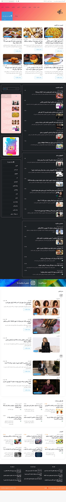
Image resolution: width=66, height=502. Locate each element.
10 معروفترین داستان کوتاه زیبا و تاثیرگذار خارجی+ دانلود (50, 248)
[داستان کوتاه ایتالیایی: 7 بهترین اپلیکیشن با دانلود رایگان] (59, 242)
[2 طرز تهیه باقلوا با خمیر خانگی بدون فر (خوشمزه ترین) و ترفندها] (15, 115)
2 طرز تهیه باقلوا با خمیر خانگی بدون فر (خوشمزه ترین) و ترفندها (54, 42)
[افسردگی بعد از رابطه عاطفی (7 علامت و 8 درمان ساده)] (59, 164)
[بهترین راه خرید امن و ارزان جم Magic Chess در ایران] (59, 146)
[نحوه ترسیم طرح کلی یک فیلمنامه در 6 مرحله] (17, 454)
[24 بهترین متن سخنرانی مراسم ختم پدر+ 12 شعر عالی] (59, 116)
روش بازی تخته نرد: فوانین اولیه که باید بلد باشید (54, 450)
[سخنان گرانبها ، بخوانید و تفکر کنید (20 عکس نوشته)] (20, 409)
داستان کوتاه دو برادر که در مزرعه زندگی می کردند (51, 258)
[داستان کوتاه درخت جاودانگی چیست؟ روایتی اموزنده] (62, 267)
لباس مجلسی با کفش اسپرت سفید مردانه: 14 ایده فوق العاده (18, 364)
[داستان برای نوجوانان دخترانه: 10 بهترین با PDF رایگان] (59, 232)
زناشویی (13, 7)
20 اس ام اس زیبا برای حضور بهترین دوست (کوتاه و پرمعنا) (49, 92)
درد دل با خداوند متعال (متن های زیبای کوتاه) (33, 406)
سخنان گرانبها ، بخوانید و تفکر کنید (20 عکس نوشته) (12, 406)
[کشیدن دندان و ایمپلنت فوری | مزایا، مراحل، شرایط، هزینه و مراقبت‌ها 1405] (59, 184)
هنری (38, 7)
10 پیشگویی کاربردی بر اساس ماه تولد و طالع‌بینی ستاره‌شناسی (33, 450)
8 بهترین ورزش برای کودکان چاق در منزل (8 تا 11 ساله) (50, 200)
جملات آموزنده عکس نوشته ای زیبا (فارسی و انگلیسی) (55, 418)
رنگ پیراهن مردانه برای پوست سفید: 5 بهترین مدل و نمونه (17, 382)
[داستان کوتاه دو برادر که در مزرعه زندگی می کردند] (62, 260)
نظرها (6, 96)
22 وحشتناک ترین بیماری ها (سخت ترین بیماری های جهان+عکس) (47, 190)
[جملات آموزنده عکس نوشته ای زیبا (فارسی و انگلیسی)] (62, 421)
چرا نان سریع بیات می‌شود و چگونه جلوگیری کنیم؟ (33, 42)
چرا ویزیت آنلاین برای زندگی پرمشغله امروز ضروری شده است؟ (49, 211)
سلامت (34, 7)
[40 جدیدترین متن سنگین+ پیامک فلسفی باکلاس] (59, 106)
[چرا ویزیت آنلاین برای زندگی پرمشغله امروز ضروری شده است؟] (59, 214)
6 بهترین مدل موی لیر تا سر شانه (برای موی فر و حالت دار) (7, 122)
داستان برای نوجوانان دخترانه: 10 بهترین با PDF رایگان (50, 228)
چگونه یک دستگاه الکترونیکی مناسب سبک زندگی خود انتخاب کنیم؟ (47, 170)
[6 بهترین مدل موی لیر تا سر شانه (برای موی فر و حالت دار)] (15, 122)
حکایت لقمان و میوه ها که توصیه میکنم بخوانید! (52, 272)
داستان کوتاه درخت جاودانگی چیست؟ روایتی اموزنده (50, 265)
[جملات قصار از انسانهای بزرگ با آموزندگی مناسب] (20, 421)
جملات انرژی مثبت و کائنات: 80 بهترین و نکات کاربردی (54, 406)
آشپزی (18, 7)
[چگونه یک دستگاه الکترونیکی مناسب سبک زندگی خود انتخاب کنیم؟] (59, 174)
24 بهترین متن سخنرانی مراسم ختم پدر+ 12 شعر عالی (50, 112)
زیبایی (30, 7)
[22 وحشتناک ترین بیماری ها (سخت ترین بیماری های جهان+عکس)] (59, 194)
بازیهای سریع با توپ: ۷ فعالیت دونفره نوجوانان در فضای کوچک (54, 437)
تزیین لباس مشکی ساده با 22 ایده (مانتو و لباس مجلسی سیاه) (18, 341)
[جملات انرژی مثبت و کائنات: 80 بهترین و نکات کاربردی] (59, 411)
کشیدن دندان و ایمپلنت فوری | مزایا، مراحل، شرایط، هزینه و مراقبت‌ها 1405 (45, 180)
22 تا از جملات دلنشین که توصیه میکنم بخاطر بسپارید (33, 418)
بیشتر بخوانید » (59, 51)
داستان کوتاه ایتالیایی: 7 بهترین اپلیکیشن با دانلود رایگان (50, 238)
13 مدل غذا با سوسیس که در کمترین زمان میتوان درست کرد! (34, 68)
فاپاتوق (46, 488)
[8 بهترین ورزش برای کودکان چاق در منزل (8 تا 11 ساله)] (59, 204)
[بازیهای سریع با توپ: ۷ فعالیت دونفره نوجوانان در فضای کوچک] (59, 441)
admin (61, 39)
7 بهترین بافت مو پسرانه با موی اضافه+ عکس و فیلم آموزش (17, 322)
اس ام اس (24, 7)
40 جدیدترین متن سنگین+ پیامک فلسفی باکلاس (51, 102)
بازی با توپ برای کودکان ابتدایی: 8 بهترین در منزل (51, 132)
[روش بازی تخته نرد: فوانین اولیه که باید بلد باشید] (62, 453)
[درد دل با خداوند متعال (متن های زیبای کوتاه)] (41, 409)
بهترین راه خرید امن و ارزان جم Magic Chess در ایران (50, 143)
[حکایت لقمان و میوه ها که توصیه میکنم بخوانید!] (62, 274)
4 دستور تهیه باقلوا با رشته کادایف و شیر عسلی (53, 68)
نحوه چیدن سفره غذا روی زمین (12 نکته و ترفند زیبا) (12, 42)
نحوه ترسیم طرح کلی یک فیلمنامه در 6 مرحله (12, 450)
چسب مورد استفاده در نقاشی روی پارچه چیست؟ (12, 437)
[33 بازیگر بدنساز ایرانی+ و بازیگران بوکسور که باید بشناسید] (38, 441)
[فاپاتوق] (60, 11)
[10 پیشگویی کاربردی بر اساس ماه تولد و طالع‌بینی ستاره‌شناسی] (38, 454)
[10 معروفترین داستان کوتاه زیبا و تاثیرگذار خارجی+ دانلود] (59, 252)
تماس (2, 7)
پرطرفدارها (7, 7)
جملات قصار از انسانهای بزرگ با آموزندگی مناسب (14, 418)
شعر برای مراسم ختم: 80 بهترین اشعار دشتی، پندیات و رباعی (49, 122)
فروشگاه (16, 16)
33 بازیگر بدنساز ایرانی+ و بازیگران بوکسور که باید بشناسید (34, 437)
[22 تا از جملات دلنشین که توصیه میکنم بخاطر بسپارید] (41, 421)
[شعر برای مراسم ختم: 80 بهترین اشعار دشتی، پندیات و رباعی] (59, 126)
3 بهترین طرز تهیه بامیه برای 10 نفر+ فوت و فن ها (13, 68)
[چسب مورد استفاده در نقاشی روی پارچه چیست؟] (17, 441)
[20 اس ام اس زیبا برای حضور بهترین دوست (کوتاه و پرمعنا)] (59, 96)
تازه (16, 96)
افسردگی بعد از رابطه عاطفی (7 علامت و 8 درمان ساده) (50, 160)
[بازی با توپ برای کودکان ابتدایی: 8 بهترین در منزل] (59, 136)
